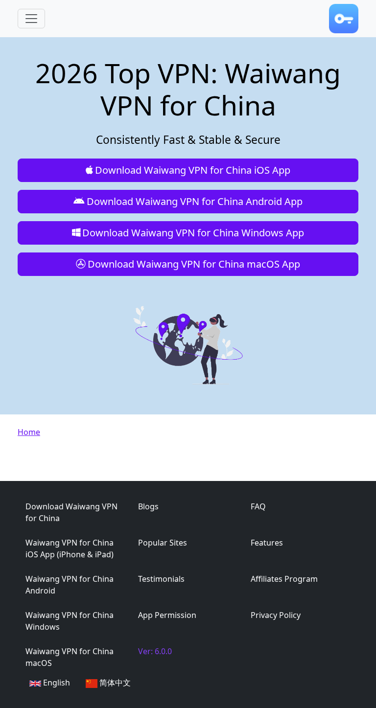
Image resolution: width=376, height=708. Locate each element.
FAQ (258, 506)
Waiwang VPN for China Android (69, 584)
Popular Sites (162, 542)
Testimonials (161, 578)
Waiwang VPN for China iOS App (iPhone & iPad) (69, 548)
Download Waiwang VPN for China (71, 512)
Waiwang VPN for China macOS (69, 657)
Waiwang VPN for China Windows (69, 621)
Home (29, 432)
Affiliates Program (284, 578)
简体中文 (114, 682)
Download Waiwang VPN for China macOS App (194, 264)
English (55, 682)
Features (267, 542)
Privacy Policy (276, 615)
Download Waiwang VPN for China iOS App (192, 170)
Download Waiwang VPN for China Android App (195, 201)
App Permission (167, 615)
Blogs (148, 506)
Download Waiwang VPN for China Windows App (193, 232)
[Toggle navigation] (31, 18)
